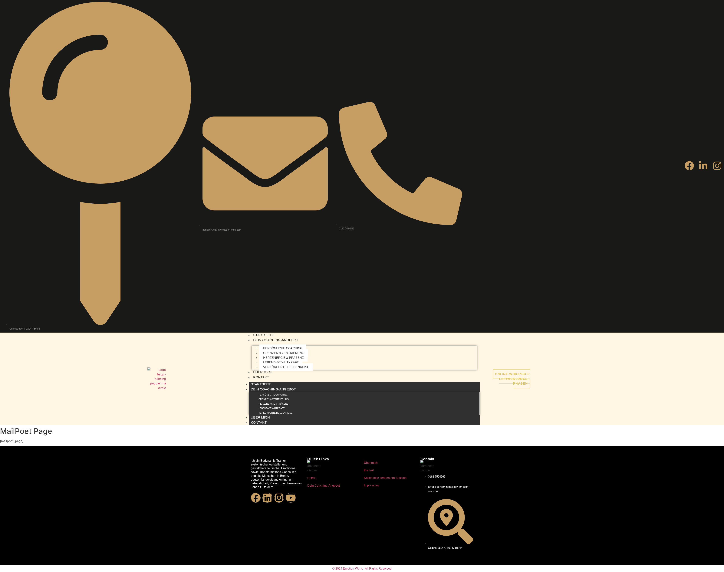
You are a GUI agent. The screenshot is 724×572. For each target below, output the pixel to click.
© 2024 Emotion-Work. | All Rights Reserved (362, 568)
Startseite (263, 335)
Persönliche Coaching (282, 348)
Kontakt (261, 377)
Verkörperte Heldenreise (286, 367)
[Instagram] (717, 165)
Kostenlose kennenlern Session (385, 477)
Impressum (371, 485)
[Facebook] (689, 165)
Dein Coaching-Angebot (275, 340)
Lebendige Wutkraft (281, 362)
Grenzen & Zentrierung (283, 353)
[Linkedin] (267, 498)
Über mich (262, 372)
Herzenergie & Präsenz (283, 357)
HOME (311, 478)
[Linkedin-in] (703, 165)
